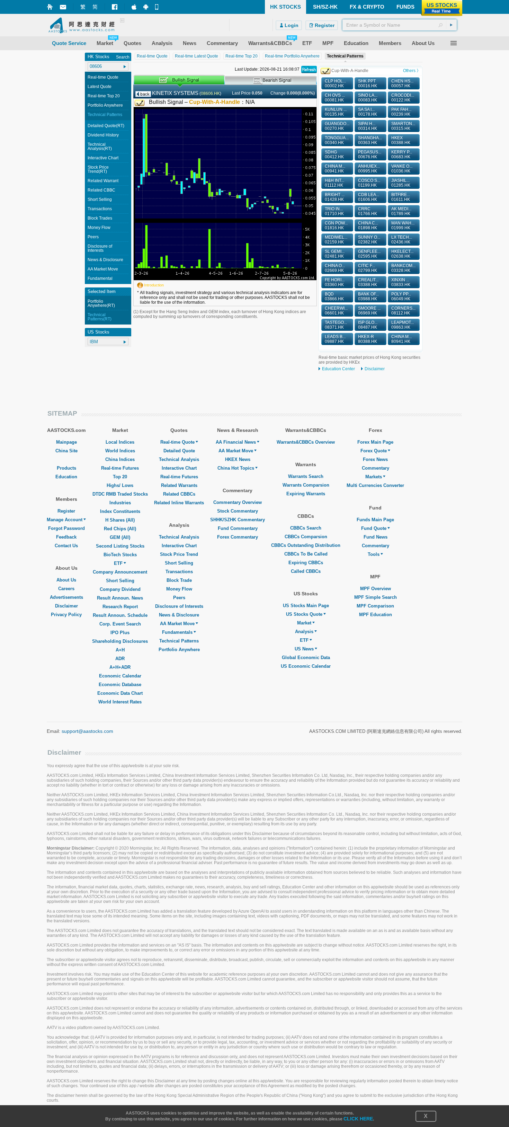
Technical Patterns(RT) (99, 316)
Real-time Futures (120, 468)
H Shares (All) (120, 520)
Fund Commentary (238, 528)
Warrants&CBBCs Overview (306, 442)
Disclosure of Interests (100, 248)
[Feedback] (63, 7)
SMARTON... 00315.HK (403, 126)
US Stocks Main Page (306, 605)
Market (304, 622)
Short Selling (100, 199)
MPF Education (375, 614)
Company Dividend (120, 589)
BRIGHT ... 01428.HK (335, 197)
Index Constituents (120, 511)
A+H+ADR (120, 667)
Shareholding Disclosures (120, 641)
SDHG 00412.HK (334, 154)
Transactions (100, 208)
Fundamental (100, 278)
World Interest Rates (120, 701)
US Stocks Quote (304, 614)
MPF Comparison (375, 606)
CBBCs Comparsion (306, 536)
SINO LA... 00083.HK (367, 98)
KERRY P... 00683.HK (401, 154)
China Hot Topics (235, 468)
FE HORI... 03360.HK (335, 282)
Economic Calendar (120, 675)
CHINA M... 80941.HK (401, 339)
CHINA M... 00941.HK (335, 169)
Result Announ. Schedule (120, 615)
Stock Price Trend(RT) (98, 169)
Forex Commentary (237, 537)
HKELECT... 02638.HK (402, 254)
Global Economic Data (306, 657)
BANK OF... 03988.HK (368, 296)
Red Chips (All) (120, 528)
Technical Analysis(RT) (100, 146)
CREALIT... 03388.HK (368, 282)
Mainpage (66, 442)
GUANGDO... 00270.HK (337, 126)
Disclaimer (375, 368)
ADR (120, 658)
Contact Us (66, 545)
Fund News (375, 537)
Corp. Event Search (120, 624)
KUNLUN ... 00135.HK (336, 112)
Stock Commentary (237, 511)
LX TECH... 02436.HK (401, 240)
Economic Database (120, 684)
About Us (66, 580)
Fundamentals (177, 632)
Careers (66, 588)
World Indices (120, 450)
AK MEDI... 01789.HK (401, 211)
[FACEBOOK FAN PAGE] (114, 7)
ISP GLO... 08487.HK (367, 325)
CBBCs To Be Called (306, 554)
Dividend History (103, 135)
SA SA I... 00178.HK (367, 112)
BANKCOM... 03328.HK (403, 268)
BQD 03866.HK (334, 296)
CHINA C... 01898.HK (368, 225)
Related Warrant (103, 180)
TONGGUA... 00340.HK (337, 140)
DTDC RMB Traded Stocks (120, 494)
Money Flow (99, 227)
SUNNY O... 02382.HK (369, 240)
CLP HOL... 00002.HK (335, 83)
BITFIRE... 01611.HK (400, 197)
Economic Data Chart (120, 693)
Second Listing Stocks (120, 546)
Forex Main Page (375, 442)
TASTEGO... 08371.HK (336, 325)
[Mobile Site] (157, 6)
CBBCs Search (305, 528)
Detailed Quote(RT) (106, 125)
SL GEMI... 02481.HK (335, 254)
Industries (120, 502)
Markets (373, 476)
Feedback (66, 537)
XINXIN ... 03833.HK (400, 282)
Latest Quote (99, 86)
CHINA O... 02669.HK (335, 268)
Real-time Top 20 (104, 96)
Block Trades (100, 218)
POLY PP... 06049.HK (401, 296)
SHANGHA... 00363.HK (370, 140)
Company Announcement (120, 572)
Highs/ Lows (120, 485)
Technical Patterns (105, 114)
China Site (66, 450)
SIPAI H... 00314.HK (367, 126)
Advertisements (66, 597)
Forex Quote (373, 450)
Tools (373, 554)
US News (304, 648)
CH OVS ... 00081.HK (335, 98)
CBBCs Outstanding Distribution (305, 545)
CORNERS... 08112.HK (403, 311)
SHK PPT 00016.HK (367, 83)
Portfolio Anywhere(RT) (101, 303)
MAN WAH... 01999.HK (402, 225)
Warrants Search (305, 476)
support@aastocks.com (87, 731)
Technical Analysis (179, 459)
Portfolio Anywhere (105, 105)
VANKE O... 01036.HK (401, 169)
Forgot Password (66, 528)
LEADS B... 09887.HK (335, 339)
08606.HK (210, 93)
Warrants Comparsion (306, 485)
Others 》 (412, 70)
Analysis (304, 631)
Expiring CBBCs (305, 562)
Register (66, 511)
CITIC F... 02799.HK (367, 268)
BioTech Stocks (120, 554)
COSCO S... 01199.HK (369, 183)
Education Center (338, 368)
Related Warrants (179, 485)
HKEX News (237, 459)
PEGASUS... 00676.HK (369, 154)
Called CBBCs (306, 571)
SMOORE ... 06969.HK (369, 311)
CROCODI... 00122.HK (402, 98)
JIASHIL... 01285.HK (400, 183)
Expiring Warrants (305, 493)
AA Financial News (236, 442)
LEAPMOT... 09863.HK (402, 325)
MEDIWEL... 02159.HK (336, 240)
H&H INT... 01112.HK (334, 183)
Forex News (375, 459)
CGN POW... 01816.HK (336, 225)
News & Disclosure (105, 259)
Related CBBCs (179, 494)
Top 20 (120, 476)
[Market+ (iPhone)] (134, 6)
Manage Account (64, 519)
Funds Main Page (375, 519)
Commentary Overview (237, 502)
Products (66, 468)
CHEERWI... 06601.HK (336, 311)
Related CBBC (101, 190)
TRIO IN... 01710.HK (334, 211)
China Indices (120, 459)
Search (123, 57)
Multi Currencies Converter (375, 485)
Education (66, 476)
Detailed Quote (179, 450)
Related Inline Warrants (179, 502)
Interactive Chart (103, 158)
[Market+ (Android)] (145, 6)
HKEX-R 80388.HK (367, 339)
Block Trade (179, 580)
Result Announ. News (120, 598)
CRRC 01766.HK (367, 211)
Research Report (120, 606)
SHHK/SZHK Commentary (237, 519)
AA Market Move (103, 269)
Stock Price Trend (179, 554)
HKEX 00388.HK (400, 140)
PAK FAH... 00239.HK (401, 112)
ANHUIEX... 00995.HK (369, 169)
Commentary (375, 468)
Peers (93, 236)
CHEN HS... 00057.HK (402, 83)
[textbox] (399, 24)
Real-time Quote (103, 77)
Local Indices (120, 442)
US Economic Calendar (306, 666)
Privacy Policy (66, 614)
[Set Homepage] (50, 7)
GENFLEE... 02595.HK (369, 254)
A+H (120, 650)
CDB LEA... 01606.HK (368, 197)
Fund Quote (373, 528)
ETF (118, 563)
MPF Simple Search (375, 597)
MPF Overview (375, 588)
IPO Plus (120, 632)
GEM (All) (120, 537)
